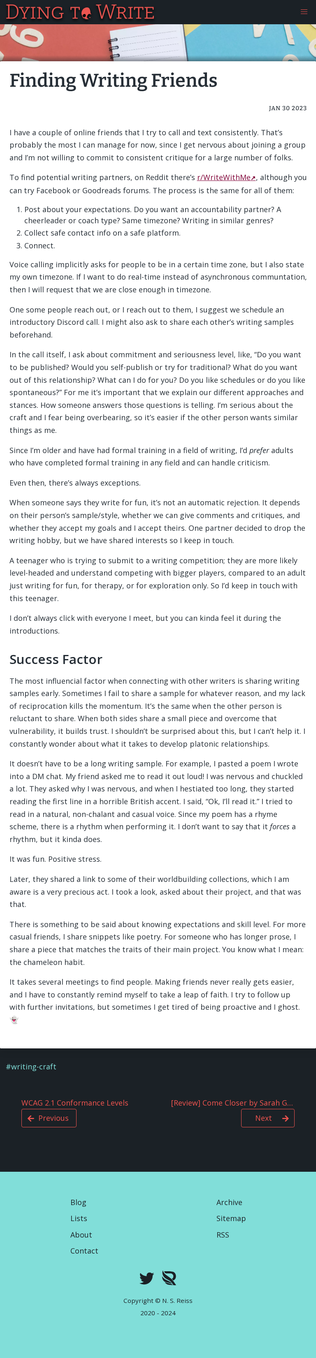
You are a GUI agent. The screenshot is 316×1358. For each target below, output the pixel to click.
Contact (84, 1251)
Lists (78, 1218)
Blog (78, 1202)
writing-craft (33, 1066)
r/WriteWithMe (224, 177)
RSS (222, 1235)
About (81, 1235)
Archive (229, 1202)
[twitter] (147, 1279)
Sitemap (231, 1218)
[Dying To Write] (5, 12)
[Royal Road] (169, 1279)
